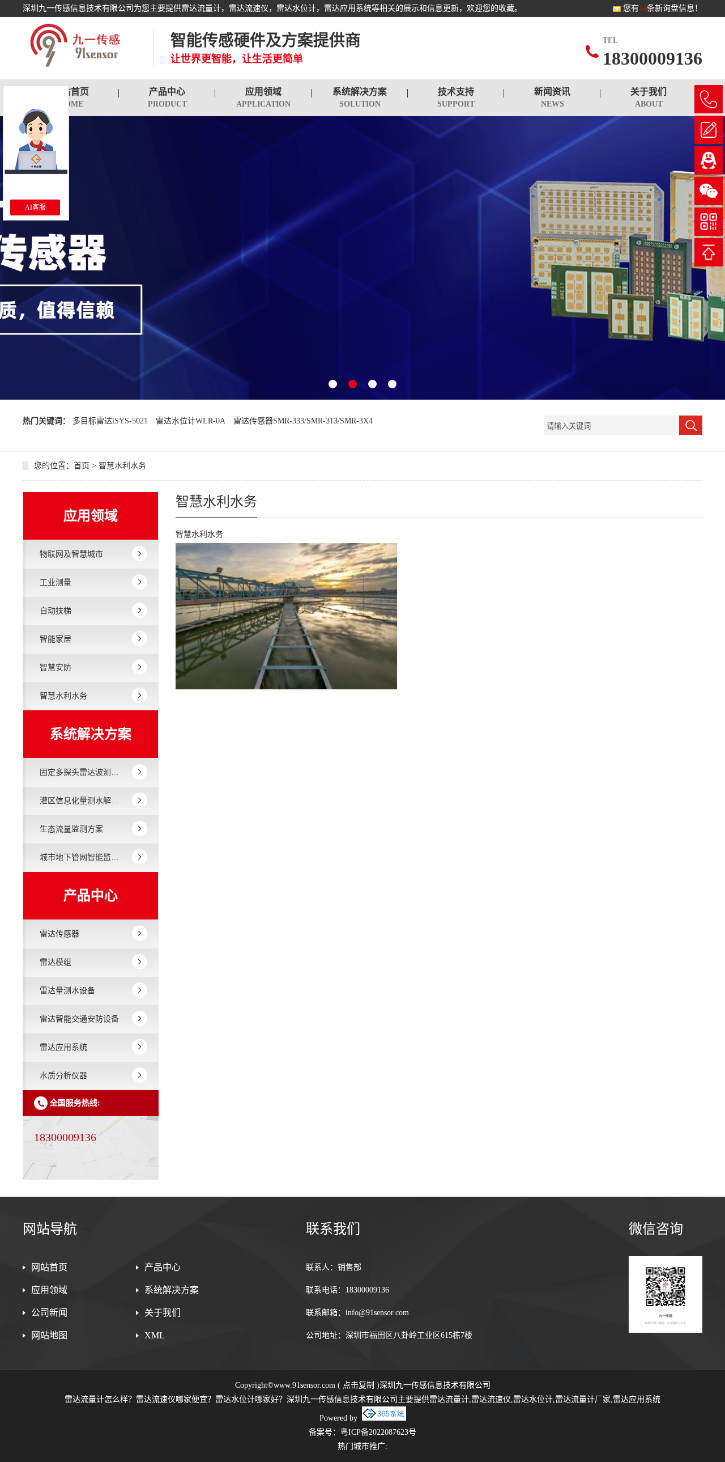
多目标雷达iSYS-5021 (110, 421)
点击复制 (358, 1385)
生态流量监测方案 (71, 829)
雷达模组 (55, 962)
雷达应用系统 (63, 1047)
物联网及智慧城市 (71, 554)
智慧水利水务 (122, 465)
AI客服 (35, 207)
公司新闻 (49, 1312)
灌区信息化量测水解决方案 (82, 800)
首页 (81, 465)
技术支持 (456, 97)
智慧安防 (55, 667)
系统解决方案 (359, 97)
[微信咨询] (708, 191)
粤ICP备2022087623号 (378, 1432)
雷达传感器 (59, 934)
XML (154, 1335)
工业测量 (55, 582)
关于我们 (648, 97)
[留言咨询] (708, 130)
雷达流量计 (201, 8)
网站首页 (71, 97)
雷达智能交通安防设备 (79, 1019)
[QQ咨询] (708, 160)
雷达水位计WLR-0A (190, 421)
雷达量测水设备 (67, 990)
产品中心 (167, 97)
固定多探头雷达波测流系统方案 (82, 772)
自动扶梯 (55, 611)
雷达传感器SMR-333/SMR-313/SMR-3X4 (303, 421)
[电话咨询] (708, 99)
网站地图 (49, 1335)
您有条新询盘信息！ (662, 8)
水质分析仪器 (63, 1075)
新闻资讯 (552, 97)
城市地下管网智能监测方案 (82, 857)
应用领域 (263, 97)
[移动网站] (708, 221)
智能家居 (55, 639)
